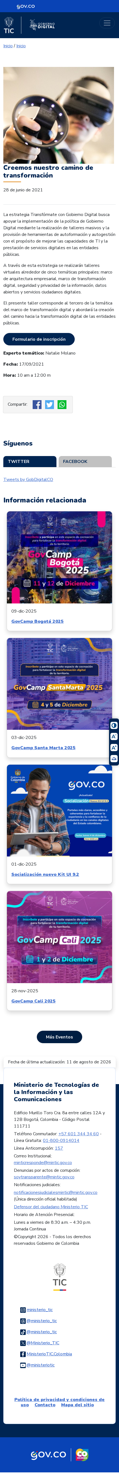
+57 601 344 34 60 (78, 1134)
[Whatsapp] (62, 404)
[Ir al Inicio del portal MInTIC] (59, 1277)
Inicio (8, 46)
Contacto (45, 1405)
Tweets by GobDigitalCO (28, 480)
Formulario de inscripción (39, 339)
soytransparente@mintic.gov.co (44, 1177)
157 (59, 1148)
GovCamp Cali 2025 (33, 1001)
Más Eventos (59, 1037)
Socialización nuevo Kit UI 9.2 (45, 874)
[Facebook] (38, 404)
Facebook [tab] (75, 462)
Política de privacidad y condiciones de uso (59, 1402)
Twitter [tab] (18, 462)
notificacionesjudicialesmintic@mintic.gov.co (55, 1192)
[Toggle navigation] (107, 22)
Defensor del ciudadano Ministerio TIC (51, 1207)
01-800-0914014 (61, 1140)
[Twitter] (50, 404)
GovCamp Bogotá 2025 (37, 621)
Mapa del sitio (77, 1405)
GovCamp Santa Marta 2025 (43, 748)
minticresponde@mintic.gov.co (43, 1163)
